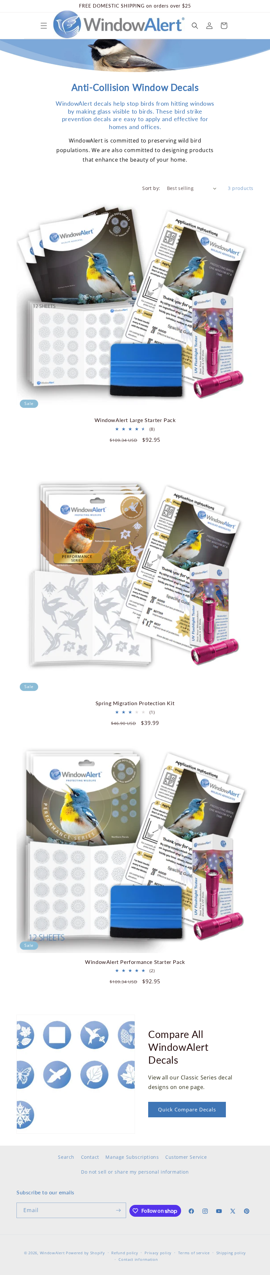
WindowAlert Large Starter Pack (135, 420)
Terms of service (194, 1252)
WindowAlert (52, 1252)
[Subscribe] (118, 1210)
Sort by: (151, 188)
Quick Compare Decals (187, 1109)
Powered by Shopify (85, 1252)
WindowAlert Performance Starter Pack (135, 962)
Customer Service (186, 1157)
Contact (90, 1157)
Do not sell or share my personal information (135, 1172)
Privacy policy (158, 1252)
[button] (44, 25)
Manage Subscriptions (132, 1157)
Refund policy (124, 1252)
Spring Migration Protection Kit (135, 703)
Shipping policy (231, 1252)
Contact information (138, 1259)
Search (66, 1157)
